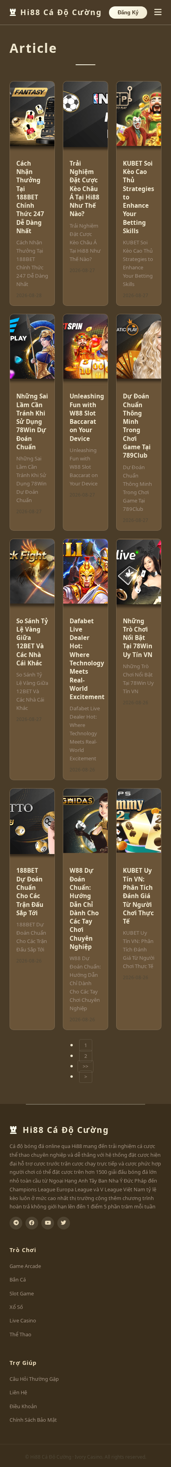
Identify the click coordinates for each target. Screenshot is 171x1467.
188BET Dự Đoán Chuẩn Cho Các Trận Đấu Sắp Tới (29, 891)
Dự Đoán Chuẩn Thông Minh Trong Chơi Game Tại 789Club (137, 425)
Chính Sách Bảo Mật (33, 1419)
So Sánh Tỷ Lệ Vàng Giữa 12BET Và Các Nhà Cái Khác (32, 642)
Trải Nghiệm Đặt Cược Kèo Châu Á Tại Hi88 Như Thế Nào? (84, 188)
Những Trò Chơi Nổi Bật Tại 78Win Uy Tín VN (137, 638)
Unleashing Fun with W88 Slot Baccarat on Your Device (87, 417)
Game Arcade (25, 1266)
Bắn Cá (18, 1279)
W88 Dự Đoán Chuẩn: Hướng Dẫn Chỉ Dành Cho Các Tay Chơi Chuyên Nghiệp (84, 908)
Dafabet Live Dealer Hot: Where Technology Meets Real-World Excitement (87, 659)
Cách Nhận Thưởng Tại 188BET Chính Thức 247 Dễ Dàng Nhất (30, 197)
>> (85, 1066)
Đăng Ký (128, 12)
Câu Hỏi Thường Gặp (34, 1378)
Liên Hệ (18, 1392)
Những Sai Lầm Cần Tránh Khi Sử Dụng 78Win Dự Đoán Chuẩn (32, 421)
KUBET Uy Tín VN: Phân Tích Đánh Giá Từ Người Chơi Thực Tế (138, 895)
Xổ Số (16, 1306)
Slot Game (22, 1293)
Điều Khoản (23, 1406)
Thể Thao (20, 1334)
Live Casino (23, 1320)
